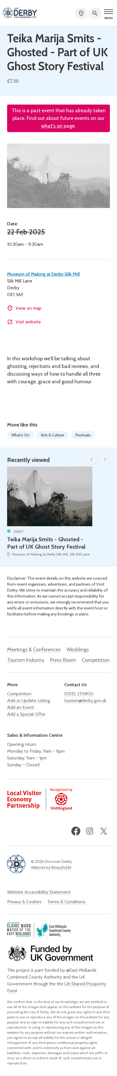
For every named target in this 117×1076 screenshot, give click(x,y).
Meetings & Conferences (34, 649)
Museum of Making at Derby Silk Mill (43, 274)
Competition (96, 660)
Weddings (77, 649)
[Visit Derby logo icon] (16, 864)
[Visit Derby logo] (20, 13)
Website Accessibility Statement (39, 892)
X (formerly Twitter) (103, 831)
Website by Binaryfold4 (51, 867)
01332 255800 (78, 693)
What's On (20, 435)
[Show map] (81, 13)
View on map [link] (28, 308)
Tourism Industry (25, 660)
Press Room (63, 660)
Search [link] (95, 13)
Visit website (28, 321)
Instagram (89, 831)
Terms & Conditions (66, 901)
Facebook (76, 831)
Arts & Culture (52, 435)
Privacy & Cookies (24, 901)
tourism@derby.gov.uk (85, 700)
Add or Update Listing (28, 700)
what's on (51, 126)
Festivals (83, 435)
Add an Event (20, 707)
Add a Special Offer (26, 714)
